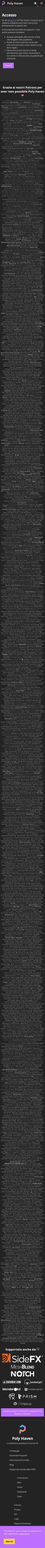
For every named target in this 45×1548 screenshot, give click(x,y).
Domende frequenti (18, 1455)
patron (13, 20)
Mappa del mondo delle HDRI (22, 1469)
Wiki (19, 1482)
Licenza (17, 1505)
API (15, 1514)
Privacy (17, 1509)
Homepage (14, 1450)
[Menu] (41, 3)
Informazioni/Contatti (19, 1460)
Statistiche (22, 1491)
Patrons (31, 87)
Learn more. (24, 1533)
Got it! (9, 1541)
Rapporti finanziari (22, 1523)
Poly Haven (15, 3)
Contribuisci (22, 1478)
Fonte (19, 1487)
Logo (16, 1519)
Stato (19, 1496)
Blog (11, 1464)
